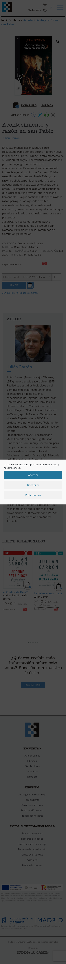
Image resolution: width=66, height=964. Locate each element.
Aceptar (33, 475)
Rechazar (33, 485)
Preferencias (33, 495)
